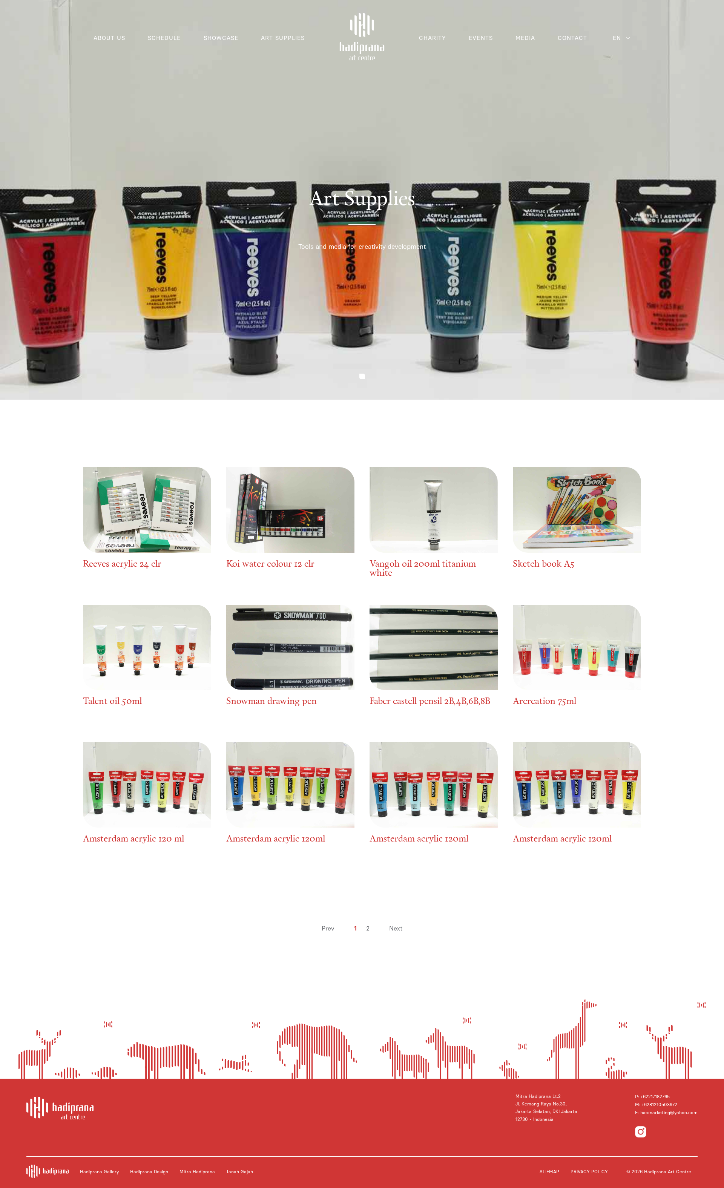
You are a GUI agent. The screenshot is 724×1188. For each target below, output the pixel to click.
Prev (328, 928)
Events (480, 38)
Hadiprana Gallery (99, 1171)
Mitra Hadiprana (197, 1171)
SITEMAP (549, 1171)
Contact (572, 38)
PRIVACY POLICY (589, 1171)
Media (525, 38)
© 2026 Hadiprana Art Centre (658, 1171)
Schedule (164, 38)
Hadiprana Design (149, 1171)
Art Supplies (283, 38)
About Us (109, 38)
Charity (432, 38)
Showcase (221, 38)
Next (395, 928)
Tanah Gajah (239, 1171)
